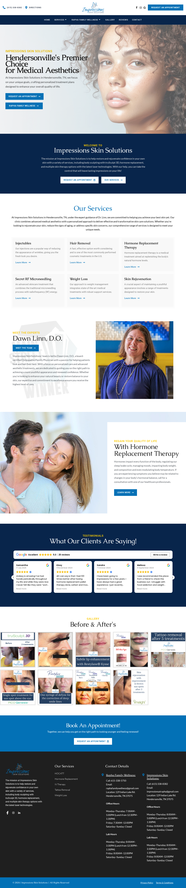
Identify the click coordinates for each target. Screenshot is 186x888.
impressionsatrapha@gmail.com (163, 791)
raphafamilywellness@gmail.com (122, 788)
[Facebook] (136, 7)
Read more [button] (21, 589)
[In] (19, 813)
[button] (172, 577)
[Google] (144, 7)
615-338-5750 (118, 780)
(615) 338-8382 (160, 783)
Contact (137, 20)
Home (47, 20)
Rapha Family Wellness (85, 20)
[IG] (140, 7)
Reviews (123, 20)
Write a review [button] (160, 554)
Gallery (110, 20)
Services (59, 20)
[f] (7, 813)
